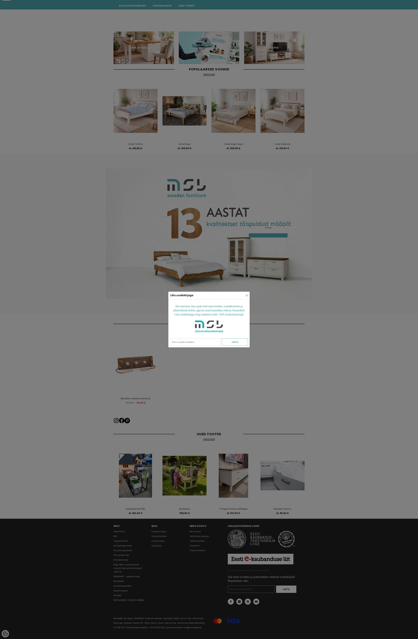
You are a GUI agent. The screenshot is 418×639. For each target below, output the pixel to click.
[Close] (247, 295)
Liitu (235, 342)
